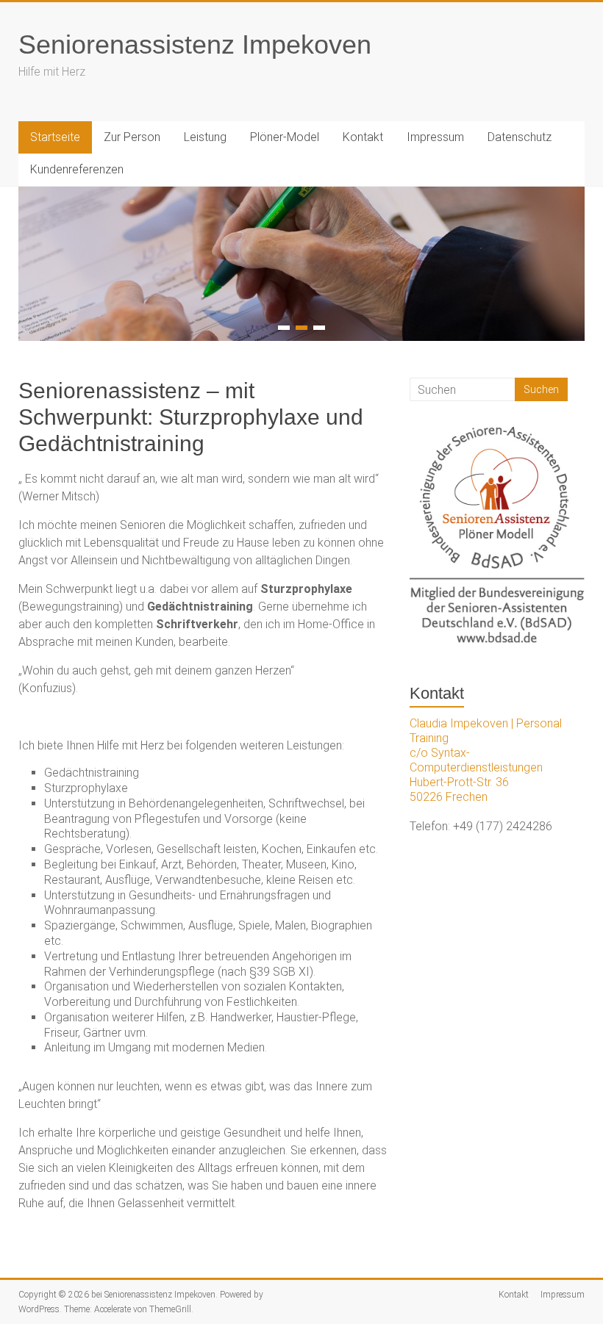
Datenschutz (520, 137)
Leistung (205, 137)
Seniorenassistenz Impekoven (194, 44)
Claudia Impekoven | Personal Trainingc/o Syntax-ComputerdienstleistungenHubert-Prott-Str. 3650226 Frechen (486, 760)
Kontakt (363, 137)
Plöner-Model (284, 137)
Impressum (435, 137)
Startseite (55, 137)
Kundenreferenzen (77, 169)
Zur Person (132, 137)
